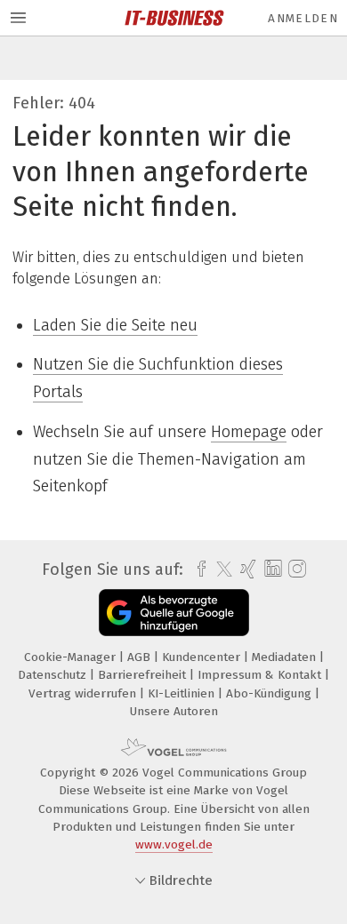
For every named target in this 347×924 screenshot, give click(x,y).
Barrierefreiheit (144, 674)
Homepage (248, 432)
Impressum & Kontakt (261, 674)
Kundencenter (203, 657)
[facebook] (197, 569)
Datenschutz (54, 674)
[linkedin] (271, 569)
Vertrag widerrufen (84, 693)
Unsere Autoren (174, 711)
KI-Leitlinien (183, 693)
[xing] (246, 569)
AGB (140, 657)
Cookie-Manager (71, 657)
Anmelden (303, 18)
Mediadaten (285, 657)
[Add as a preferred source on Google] (174, 612)
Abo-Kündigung (270, 693)
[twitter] (220, 569)
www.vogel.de (174, 844)
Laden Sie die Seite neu (115, 325)
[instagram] (295, 569)
